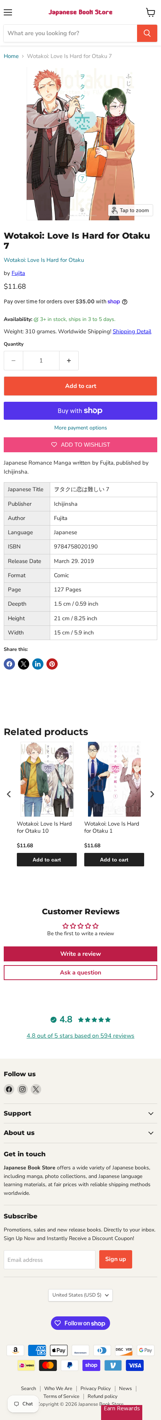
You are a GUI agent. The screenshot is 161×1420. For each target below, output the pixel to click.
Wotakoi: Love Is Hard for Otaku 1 (111, 827)
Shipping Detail (132, 331)
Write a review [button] (80, 954)
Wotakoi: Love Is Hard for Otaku (44, 260)
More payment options (80, 428)
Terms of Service (61, 1396)
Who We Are (58, 1388)
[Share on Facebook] (9, 664)
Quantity (14, 344)
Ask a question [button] (80, 972)
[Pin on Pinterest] (52, 664)
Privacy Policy (95, 1388)
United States (76, 1295)
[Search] (147, 33)
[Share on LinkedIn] (37, 664)
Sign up (115, 1259)
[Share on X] (23, 664)
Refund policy (103, 1396)
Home (11, 56)
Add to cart (47, 860)
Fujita (18, 273)
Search (28, 1388)
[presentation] (9, 794)
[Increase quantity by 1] (69, 360)
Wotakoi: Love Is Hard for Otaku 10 (44, 827)
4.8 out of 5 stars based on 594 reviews (80, 1036)
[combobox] (70, 33)
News (125, 1388)
